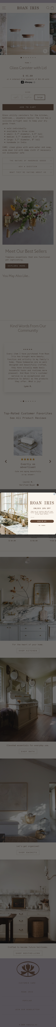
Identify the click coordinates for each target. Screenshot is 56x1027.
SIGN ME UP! (42, 521)
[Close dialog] (54, 494)
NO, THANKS (42, 525)
